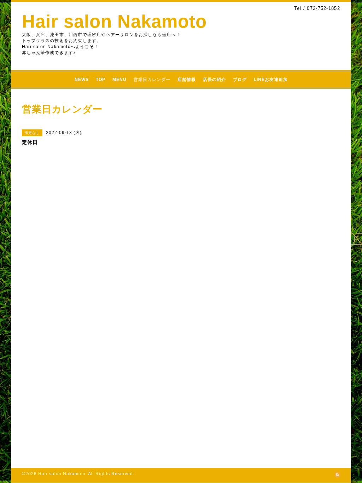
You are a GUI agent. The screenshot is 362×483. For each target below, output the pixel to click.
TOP (100, 79)
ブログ (240, 79)
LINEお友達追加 (271, 79)
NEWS (82, 79)
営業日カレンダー (152, 79)
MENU (119, 79)
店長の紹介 (214, 79)
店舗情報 (186, 79)
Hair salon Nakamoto (114, 21)
